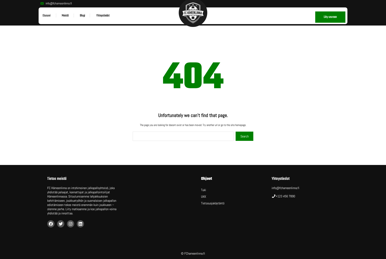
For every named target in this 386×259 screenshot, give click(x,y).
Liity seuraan (330, 17)
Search (244, 136)
